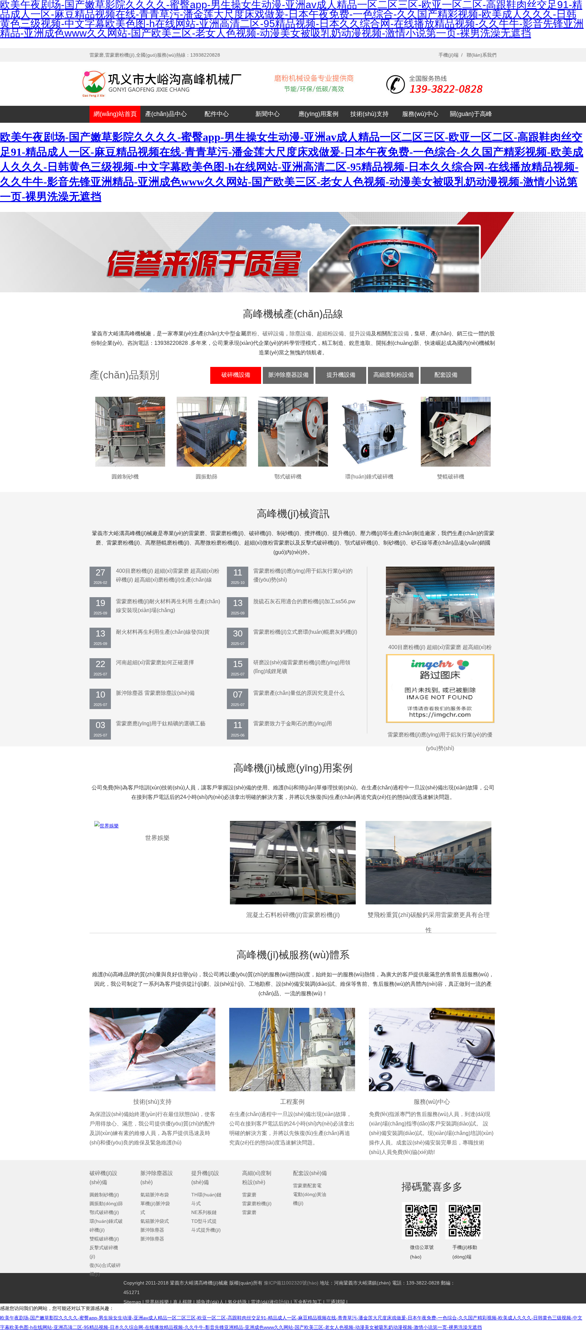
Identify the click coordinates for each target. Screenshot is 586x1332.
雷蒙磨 (249, 1194)
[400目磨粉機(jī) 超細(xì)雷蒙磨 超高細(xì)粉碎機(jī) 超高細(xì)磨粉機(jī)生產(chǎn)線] (440, 633)
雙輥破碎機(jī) (104, 1238)
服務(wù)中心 (420, 114)
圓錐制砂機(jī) (104, 1194)
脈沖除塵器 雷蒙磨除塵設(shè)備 (155, 693)
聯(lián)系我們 (481, 55)
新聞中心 (267, 114)
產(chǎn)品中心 (166, 114)
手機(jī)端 (448, 55)
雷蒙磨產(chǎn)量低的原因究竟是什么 (299, 693)
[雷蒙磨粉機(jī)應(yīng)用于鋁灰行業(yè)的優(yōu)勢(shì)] (440, 721)
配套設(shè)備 (310, 1173)
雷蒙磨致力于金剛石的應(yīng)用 (292, 723)
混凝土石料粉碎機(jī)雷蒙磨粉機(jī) (293, 915)
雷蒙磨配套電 (307, 1185)
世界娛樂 (157, 838)
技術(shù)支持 (369, 114)
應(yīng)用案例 (318, 114)
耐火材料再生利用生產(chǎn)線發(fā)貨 (163, 632)
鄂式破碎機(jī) (104, 1212)
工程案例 (292, 1101)
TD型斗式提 (204, 1221)
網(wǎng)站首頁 (115, 114)
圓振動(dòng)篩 (106, 1203)
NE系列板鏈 (204, 1212)
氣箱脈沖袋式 (154, 1221)
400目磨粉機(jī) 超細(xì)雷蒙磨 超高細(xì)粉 (440, 647)
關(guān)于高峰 (471, 114)
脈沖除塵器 (152, 1230)
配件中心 (216, 114)
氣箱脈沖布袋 (154, 1194)
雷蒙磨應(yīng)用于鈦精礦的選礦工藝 (161, 723)
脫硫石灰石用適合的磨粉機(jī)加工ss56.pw (304, 601)
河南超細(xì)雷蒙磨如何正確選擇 (155, 662)
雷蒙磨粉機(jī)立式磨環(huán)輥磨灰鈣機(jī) (305, 632)
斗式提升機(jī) (206, 1230)
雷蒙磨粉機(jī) (257, 1203)
